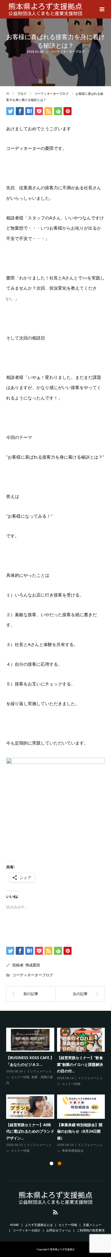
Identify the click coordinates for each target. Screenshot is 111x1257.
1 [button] (51, 1163)
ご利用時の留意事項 (91, 1230)
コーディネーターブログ (67, 51)
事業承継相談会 (73, 1150)
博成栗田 (32, 965)
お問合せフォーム (58, 1230)
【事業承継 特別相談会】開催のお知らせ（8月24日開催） (79, 1131)
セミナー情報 (20, 1077)
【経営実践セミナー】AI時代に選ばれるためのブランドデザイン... (30, 1131)
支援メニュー (92, 1225)
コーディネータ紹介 (26, 1230)
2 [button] (59, 1163)
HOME (14, 1225)
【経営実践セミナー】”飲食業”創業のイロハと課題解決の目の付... (80, 1064)
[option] (57, 1091)
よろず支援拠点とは (39, 1225)
